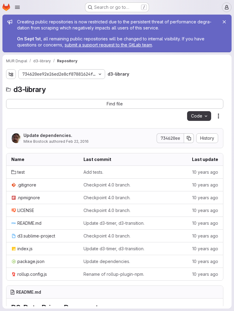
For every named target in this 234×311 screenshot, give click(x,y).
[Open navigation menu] (17, 7)
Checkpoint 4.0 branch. (106, 184)
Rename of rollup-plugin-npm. (113, 274)
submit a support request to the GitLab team (108, 44)
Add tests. (93, 172)
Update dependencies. (47, 135)
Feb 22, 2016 (77, 141)
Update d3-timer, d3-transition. (113, 223)
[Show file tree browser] (11, 74)
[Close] (224, 22)
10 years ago (205, 172)
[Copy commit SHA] (189, 138)
